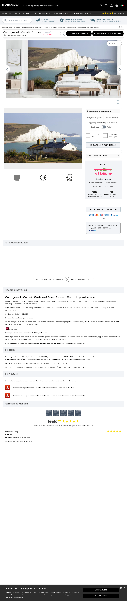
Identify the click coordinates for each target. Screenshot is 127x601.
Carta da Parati (23, 13)
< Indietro (121, 27)
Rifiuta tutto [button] (101, 596)
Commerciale (61, 13)
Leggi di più (69, 595)
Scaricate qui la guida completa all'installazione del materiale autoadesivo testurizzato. (49, 396)
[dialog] (63, 593)
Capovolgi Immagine (113, 135)
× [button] (124, 588)
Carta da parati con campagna (50, 279)
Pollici (109, 127)
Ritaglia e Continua (103, 145)
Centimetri (95, 127)
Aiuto (88, 13)
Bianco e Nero (95, 135)
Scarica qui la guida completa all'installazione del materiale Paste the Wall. (44, 388)
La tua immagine (43, 13)
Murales (6, 13)
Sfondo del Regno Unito (80, 279)
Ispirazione (77, 13)
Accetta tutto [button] (101, 590)
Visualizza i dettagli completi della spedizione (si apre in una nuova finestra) (36, 363)
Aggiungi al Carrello (103, 209)
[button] (43, 597)
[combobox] (121, 588)
